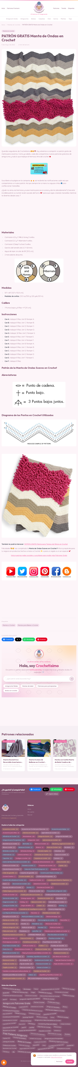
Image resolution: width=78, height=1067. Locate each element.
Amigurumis (24, 19)
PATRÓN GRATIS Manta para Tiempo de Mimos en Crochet (46, 544)
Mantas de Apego (53, 916)
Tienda (63, 8)
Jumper (40, 905)
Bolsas (33, 19)
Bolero (65, 1007)
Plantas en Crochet (9, 938)
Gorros (55, 19)
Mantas (63, 19)
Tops (70, 19)
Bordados (69, 847)
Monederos (37, 924)
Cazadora (6, 1052)
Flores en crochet (36, 891)
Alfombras (31, 1024)
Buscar (30, 815)
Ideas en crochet (38, 902)
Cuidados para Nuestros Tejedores (58, 880)
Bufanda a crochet (10, 851)
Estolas (30, 887)
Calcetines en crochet (24, 1051)
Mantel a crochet (28, 920)
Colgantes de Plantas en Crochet (32, 1010)
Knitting (62, 905)
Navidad (42, 927)
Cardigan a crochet (23, 858)
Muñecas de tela (28, 927)
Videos (32, 975)
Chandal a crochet (28, 865)
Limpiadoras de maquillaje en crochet (32, 909)
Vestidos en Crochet (41, 971)
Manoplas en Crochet (10, 916)
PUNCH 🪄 (43, 945)
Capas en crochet (61, 854)
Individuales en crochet (10, 1020)
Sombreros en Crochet (43, 960)
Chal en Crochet (39, 1002)
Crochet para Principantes (46, 876)
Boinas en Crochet (25, 847)
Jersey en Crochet (10, 905)
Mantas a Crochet (9, 625)
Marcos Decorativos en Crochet (49, 996)
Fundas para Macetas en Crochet (57, 894)
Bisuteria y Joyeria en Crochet (62, 844)
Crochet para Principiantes (11, 1017)
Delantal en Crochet (40, 884)
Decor (6, 884)
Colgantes (55, 869)
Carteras (58, 858)
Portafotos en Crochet (31, 942)
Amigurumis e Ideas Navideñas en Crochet (48, 1020)
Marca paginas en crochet (47, 920)
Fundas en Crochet (10, 894)
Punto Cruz (7, 949)
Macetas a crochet (45, 1030)
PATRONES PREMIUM (36, 934)
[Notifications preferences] (4, 1062)
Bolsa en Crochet (54, 847)
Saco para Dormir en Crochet (13, 956)
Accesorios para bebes (60, 829)
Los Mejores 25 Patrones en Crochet (15, 913)
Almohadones (28, 836)
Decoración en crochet (21, 884)
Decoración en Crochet (10, 1027)
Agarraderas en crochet (50, 833)
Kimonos (51, 905)
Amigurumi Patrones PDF (20, 992)
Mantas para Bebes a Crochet (28, 625)
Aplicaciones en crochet (51, 840)
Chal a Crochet (63, 862)
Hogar (33, 992)
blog (44, 1045)
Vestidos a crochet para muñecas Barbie (16, 971)
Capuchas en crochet (43, 1027)
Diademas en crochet (59, 884)
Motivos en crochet (53, 924)
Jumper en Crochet (35, 1038)
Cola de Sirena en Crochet (12, 869)
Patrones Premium (13, 8)
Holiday (23, 902)
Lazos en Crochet (9, 909)
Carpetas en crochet (42, 858)
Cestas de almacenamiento (43, 862)
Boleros (39, 847)
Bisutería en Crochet (9, 1031)
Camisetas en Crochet (43, 854)
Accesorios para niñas (11, 833)
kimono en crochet (31, 996)
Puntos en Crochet (43, 949)
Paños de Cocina (9, 931)
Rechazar (59, 1061)
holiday (31, 1027)
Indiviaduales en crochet (57, 902)
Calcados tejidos (44, 851)
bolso (52, 1017)
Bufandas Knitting (27, 851)
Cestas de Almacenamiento (27, 1031)
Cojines (62, 865)
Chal (49, 19)
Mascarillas (64, 920)
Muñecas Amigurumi (10, 927)
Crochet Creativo (9, 876)
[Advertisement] (39, 600)
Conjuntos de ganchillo (28, 873)
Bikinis (5, 999)
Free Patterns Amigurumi (15, 1034)
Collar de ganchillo (9, 873)
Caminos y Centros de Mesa (11, 988)
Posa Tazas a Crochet (11, 945)
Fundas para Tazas (54, 1002)
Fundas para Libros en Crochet (31, 894)
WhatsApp (29, 639)
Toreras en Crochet (43, 964)
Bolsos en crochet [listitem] (11, 690)
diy (13, 1052)
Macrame (35, 913)
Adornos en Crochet (30, 833)
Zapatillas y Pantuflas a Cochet (50, 975)
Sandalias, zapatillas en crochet (38, 956)
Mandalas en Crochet (50, 913)
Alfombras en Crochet (11, 836)
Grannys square (27, 898)
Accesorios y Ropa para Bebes (47, 1024)
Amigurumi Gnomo (45, 836)
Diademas (70, 1045)
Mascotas (36, 1045)
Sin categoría (25, 960)
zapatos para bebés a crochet (13, 978)
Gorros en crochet (10, 898)
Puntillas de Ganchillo (58, 945)
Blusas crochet (9, 847)
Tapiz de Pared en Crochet (64, 960)
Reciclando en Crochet (62, 949)
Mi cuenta (31, 812)
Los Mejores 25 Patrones (56, 1045)
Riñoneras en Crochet (10, 953)
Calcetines (59, 851)
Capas (36, 989)
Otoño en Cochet (56, 927)
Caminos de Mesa (24, 854)
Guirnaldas (60, 898)
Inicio (3, 8)
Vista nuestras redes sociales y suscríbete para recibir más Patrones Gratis (39, 555)
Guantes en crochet (45, 898)
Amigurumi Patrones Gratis (16, 1002)
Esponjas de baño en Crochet (13, 887)
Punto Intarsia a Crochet (23, 949)
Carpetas (42, 19)
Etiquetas (71, 8)
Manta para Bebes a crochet (32, 916)
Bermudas (27, 844)
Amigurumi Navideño (63, 836)
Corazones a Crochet (61, 993)
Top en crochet (26, 964)
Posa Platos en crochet (51, 942)
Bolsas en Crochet (24, 1041)
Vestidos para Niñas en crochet (14, 975)
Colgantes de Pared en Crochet (12, 996)
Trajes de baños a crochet (63, 964)
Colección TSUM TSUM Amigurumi (36, 869)
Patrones (56, 8)
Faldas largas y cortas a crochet (14, 891)
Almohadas (27, 989)
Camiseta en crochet (9, 1024)
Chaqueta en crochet (63, 1048)
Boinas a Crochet (42, 1017)
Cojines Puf (6, 1038)
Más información (56, 1057)
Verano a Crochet (43, 967)
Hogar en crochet (9, 902)
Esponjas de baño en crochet (50, 989)
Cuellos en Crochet (36, 880)
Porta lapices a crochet (11, 942)
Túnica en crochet (26, 967)
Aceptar (69, 1061)
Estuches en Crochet (44, 887)
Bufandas (6, 993)
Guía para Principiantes (38, 1034)
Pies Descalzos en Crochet (57, 934)
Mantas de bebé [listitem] (27, 686)
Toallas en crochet (9, 964)
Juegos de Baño (27, 905)
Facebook (9, 639)
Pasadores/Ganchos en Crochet (13, 934)
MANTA (24, 1027)
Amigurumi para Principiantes (13, 840)
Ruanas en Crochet (61, 953)
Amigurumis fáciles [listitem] (11, 686)
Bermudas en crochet (54, 1034)
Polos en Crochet (27, 938)
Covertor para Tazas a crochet (51, 873)
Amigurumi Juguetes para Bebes (30, 999)
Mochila (24, 924)
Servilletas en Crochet (60, 956)
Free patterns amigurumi (56, 891)
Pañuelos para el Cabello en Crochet (57, 931)
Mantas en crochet (13, 25)
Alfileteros (57, 1030)
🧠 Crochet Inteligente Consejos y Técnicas (42, 978)
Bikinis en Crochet (41, 844)
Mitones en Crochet (10, 924)
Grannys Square (28, 1017)
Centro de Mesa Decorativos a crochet (16, 862)
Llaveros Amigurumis (56, 909)
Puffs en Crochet (29, 945)
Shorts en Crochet (9, 960)
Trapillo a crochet (9, 967)
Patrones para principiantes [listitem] (47, 686)
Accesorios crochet (10, 829)
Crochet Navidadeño (19, 1038)
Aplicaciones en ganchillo (46, 1048)
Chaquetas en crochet (47, 865)
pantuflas (37, 931)
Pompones (41, 938)
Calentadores (8, 854)
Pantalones (24, 931)
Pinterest (43, 639)
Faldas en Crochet (68, 995)
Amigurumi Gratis (12, 19)
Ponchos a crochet (56, 938)
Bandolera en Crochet (9, 1048)
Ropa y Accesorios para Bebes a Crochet (36, 953)
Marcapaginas (7, 1014)
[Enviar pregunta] (71, 678)
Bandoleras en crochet (11, 844)
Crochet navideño (25, 876)
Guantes (67, 1034)
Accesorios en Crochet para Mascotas (35, 829)
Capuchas (7, 858)
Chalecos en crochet (10, 865)
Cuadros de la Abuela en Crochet (14, 880)
